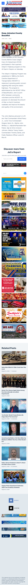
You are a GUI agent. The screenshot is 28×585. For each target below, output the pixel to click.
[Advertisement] (14, 556)
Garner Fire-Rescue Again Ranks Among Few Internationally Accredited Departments (13, 392)
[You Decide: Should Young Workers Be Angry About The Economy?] (14, 406)
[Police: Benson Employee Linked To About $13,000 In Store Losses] (14, 453)
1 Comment (13, 371)
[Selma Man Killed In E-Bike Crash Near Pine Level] (14, 358)
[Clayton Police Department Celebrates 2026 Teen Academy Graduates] (14, 476)
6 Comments (14, 466)
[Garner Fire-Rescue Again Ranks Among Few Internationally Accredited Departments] (14, 381)
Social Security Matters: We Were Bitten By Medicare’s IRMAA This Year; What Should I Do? (14, 439)
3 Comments (14, 418)
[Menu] (3, 3)
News (10, 38)
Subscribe (22, 159)
